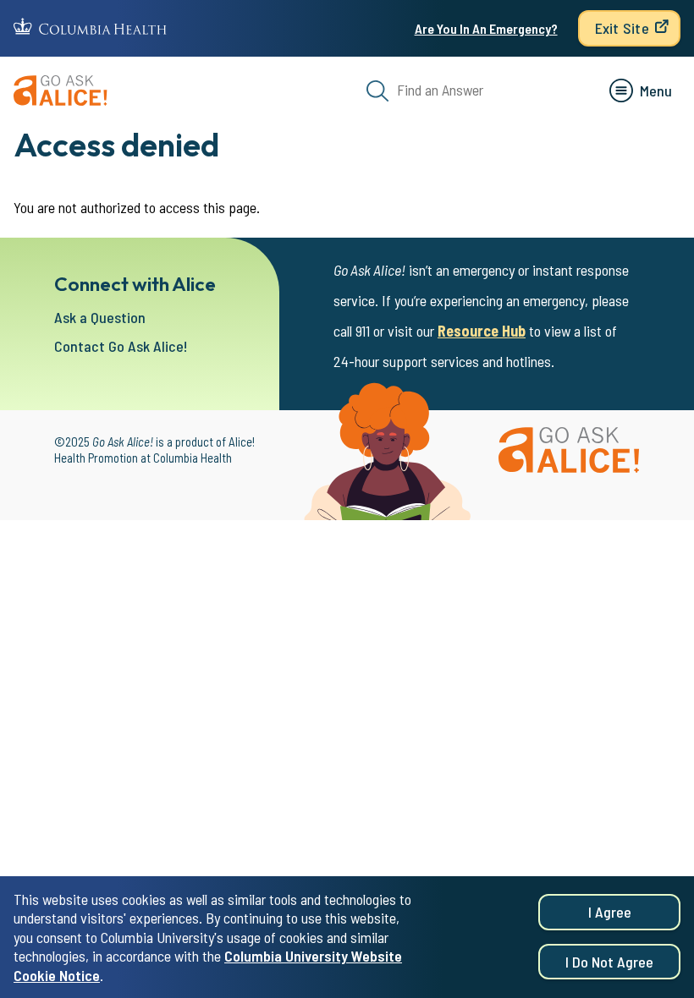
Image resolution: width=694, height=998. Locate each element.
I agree (609, 911)
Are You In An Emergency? (486, 28)
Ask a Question (100, 317)
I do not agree (609, 961)
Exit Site (622, 28)
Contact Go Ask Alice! (121, 346)
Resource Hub (482, 330)
